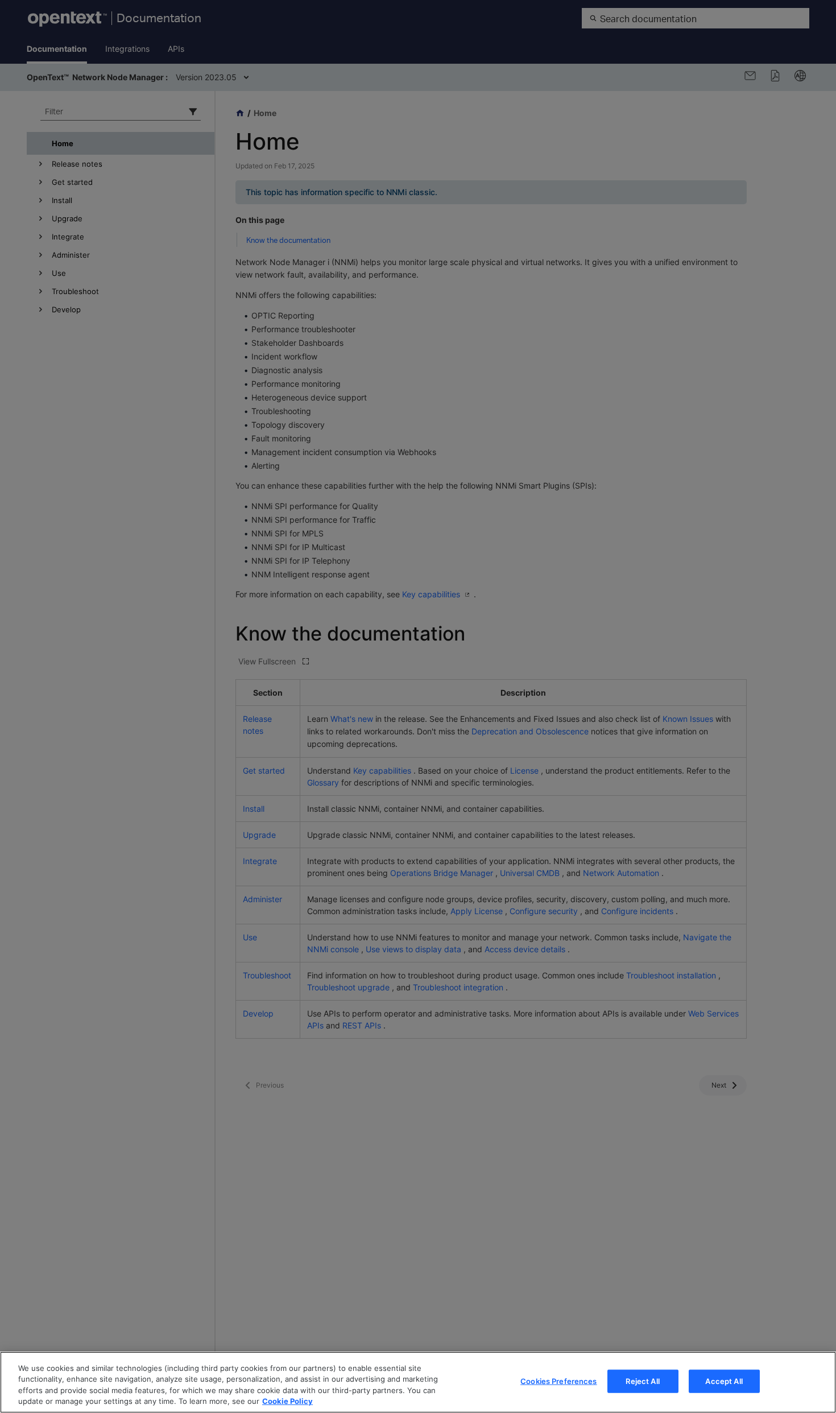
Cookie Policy (287, 1401)
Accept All (723, 1381)
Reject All (642, 1381)
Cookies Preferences (558, 1381)
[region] (418, 1382)
